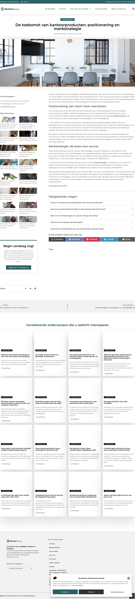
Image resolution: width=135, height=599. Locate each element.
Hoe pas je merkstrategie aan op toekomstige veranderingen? (91, 229)
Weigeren (91, 592)
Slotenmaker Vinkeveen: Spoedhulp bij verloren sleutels (7, 211)
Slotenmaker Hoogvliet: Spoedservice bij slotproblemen (7, 183)
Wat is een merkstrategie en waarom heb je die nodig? (91, 216)
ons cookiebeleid (77, 585)
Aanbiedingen (67, 19)
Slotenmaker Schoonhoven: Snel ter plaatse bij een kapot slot (9, 140)
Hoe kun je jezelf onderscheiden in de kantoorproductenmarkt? (91, 209)
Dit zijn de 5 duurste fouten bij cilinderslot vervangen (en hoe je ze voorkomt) (8, 126)
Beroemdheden (54, 547)
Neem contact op (118, 9)
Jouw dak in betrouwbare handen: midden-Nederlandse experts (16, 449)
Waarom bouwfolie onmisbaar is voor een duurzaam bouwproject (15, 355)
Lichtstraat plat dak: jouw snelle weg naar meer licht (15, 496)
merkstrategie (100, 163)
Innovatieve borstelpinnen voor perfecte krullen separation (83, 402)
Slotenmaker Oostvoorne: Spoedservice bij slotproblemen (8, 154)
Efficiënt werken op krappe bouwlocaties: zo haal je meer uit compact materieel (15, 403)
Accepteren (65, 592)
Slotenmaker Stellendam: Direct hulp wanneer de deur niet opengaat (8, 197)
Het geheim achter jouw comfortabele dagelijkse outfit (83, 449)
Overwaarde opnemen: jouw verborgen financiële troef (47, 449)
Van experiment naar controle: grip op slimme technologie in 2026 (27, 126)
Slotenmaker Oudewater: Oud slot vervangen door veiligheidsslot (27, 225)
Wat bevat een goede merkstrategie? (91, 222)
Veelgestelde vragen (8, 106)
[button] (129, 578)
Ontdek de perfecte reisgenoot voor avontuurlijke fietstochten (83, 496)
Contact (51, 566)
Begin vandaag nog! (18, 246)
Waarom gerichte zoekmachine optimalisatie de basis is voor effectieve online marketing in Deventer (117, 357)
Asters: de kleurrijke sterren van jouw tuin (118, 496)
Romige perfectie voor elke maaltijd (115, 402)
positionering (119, 116)
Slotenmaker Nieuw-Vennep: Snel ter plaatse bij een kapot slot (27, 211)
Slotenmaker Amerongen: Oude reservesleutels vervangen (8, 225)
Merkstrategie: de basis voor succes (13, 104)
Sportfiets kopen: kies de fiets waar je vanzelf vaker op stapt (48, 402)
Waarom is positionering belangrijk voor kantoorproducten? (91, 203)
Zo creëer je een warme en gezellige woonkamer (47, 355)
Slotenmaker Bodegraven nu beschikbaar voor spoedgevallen (27, 154)
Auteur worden (101, 9)
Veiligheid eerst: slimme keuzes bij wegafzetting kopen (49, 496)
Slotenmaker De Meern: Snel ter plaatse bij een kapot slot (26, 168)
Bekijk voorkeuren (117, 592)
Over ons (52, 555)
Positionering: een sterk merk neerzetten (15, 101)
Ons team (52, 559)
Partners (62, 9)
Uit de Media (50, 9)
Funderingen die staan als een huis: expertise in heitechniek (117, 449)
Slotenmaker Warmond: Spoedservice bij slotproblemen (26, 197)
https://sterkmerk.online (58, 186)
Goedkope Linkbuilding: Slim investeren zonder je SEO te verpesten (58, 572)
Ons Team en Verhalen (79, 9)
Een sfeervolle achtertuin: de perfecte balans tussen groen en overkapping (84, 356)
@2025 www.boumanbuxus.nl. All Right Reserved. (17, 596)
